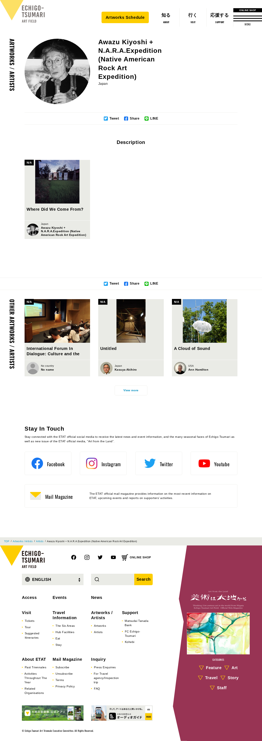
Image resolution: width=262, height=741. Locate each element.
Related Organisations (34, 691)
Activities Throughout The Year (35, 678)
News (96, 597)
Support (130, 612)
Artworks (100, 625)
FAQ (97, 688)
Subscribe (62, 667)
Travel (211, 677)
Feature (213, 667)
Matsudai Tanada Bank (136, 623)
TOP (6, 541)
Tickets (29, 620)
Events (60, 597)
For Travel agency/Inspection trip (106, 678)
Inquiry (98, 659)
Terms (59, 680)
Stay (58, 644)
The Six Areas (65, 625)
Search (144, 579)
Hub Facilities (64, 632)
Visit (26, 612)
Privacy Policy (65, 686)
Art (235, 667)
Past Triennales (35, 667)
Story (233, 677)
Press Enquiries (105, 667)
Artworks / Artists (12, 65)
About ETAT (34, 659)
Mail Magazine (67, 659)
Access (29, 597)
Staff (222, 688)
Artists (39, 541)
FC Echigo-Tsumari (132, 633)
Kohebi (129, 642)
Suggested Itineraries (32, 635)
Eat (57, 638)
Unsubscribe (64, 673)
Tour (28, 627)
